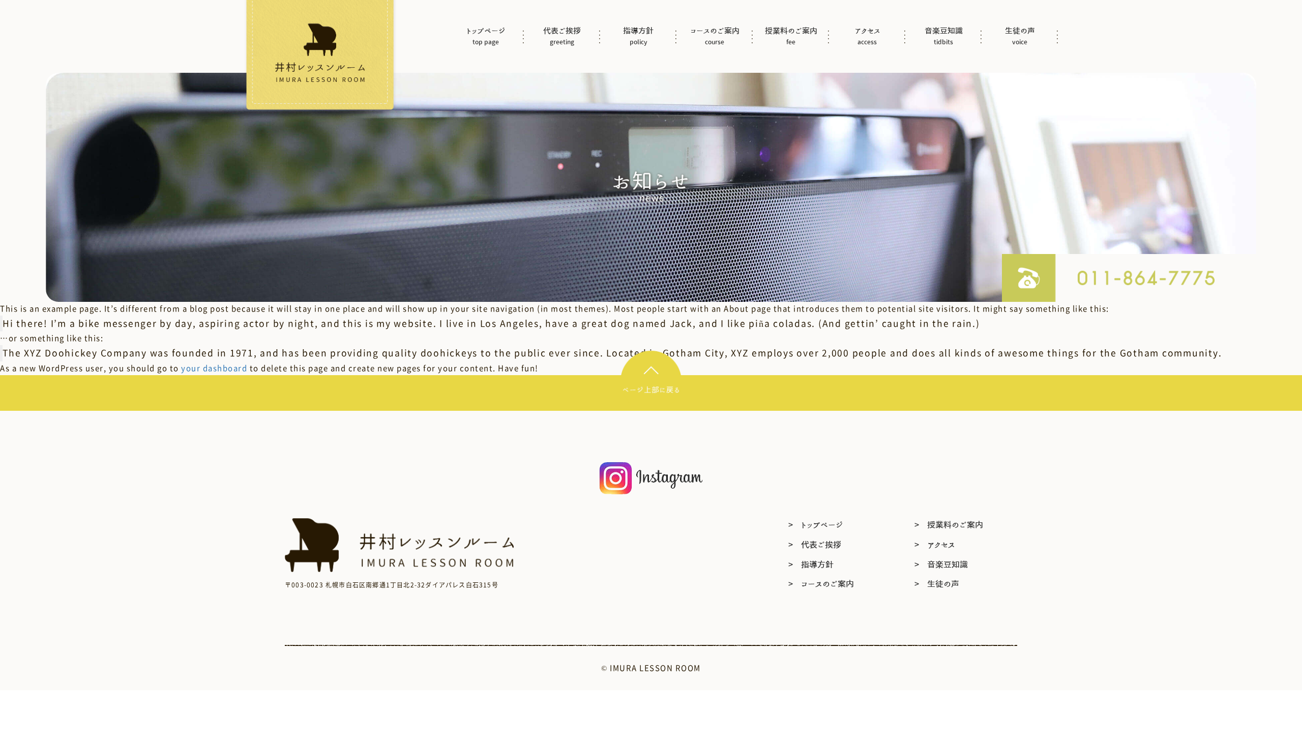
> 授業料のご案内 (948, 525)
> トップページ (815, 525)
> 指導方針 (811, 564)
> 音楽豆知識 (941, 564)
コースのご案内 (714, 36)
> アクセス (934, 545)
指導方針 (638, 36)
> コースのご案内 (821, 584)
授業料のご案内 (791, 36)
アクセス (867, 36)
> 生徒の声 (936, 584)
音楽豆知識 (944, 36)
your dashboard (214, 368)
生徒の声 (1020, 36)
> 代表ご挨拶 (814, 545)
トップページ (486, 36)
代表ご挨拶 (562, 36)
